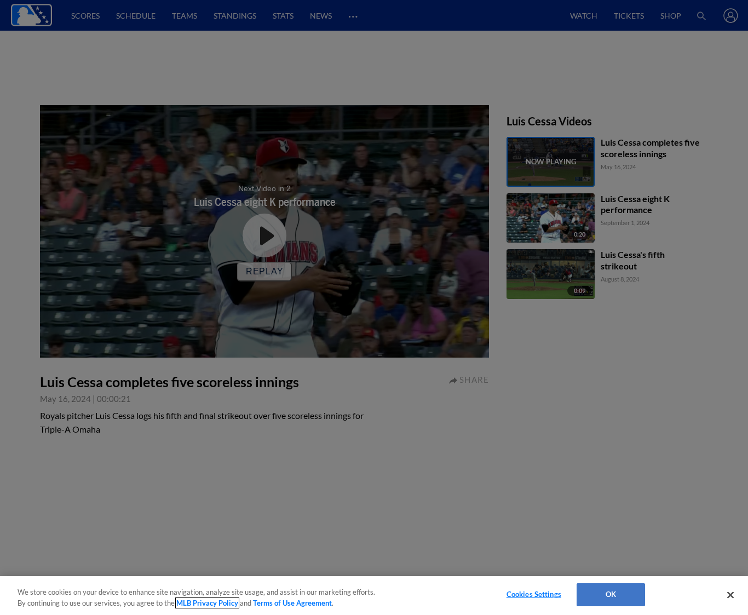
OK (611, 594)
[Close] (730, 595)
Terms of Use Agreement (292, 603)
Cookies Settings (534, 594)
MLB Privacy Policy (207, 603)
